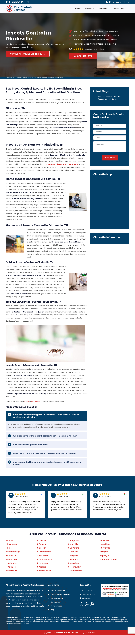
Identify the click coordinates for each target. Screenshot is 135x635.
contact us (35, 401)
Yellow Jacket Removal (60, 594)
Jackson (43, 567)
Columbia (11, 567)
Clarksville (11, 555)
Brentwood (12, 544)
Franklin (42, 544)
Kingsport (74, 540)
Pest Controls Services (68, 632)
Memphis (74, 559)
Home (77, 8)
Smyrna (104, 551)
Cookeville (12, 570)
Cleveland (12, 559)
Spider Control (57, 598)
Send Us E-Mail (88, 594)
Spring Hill (105, 555)
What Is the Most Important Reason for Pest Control (109, 97)
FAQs (26, 401)
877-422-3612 (119, 2)
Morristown (75, 563)
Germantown (45, 551)
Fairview (42, 540)
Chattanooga (13, 551)
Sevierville (105, 548)
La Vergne (74, 548)
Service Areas (118, 8)
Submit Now (110, 158)
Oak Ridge (106, 544)
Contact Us (102, 8)
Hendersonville (45, 559)
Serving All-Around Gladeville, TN (27, 53)
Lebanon (74, 551)
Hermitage (43, 563)
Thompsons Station (110, 559)
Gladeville (43, 555)
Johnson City (45, 570)
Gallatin (42, 548)
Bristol (10, 548)
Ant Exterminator (58, 590)
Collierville (12, 563)
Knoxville (74, 544)
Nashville (105, 540)
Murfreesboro (76, 570)
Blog (52, 610)
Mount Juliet (75, 567)
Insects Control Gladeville (52, 78)
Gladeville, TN (19, 2)
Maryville (74, 555)
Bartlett (10, 540)
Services (88, 8)
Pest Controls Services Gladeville (26, 78)
